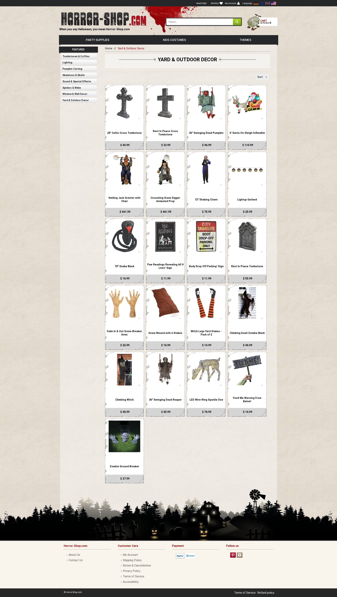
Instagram (240, 555)
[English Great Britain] (267, 3)
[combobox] (203, 21)
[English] (262, 3)
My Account (130, 554)
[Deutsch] (256, 3)
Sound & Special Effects (76, 81)
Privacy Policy (131, 571)
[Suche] (237, 21)
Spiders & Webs (71, 87)
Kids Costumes (174, 40)
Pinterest (233, 555)
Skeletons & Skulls (73, 75)
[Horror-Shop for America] (273, 3)
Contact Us (76, 560)
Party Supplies (97, 40)
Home (108, 48)
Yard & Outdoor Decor (75, 100)
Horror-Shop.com (103, 18)
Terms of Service (133, 576)
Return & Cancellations (137, 565)
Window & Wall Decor (74, 94)
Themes (245, 40)
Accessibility (130, 581)
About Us (74, 554)
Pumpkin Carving (72, 68)
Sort (260, 77)
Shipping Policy (132, 560)
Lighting (67, 62)
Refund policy (265, 592)
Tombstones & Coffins (76, 56)
